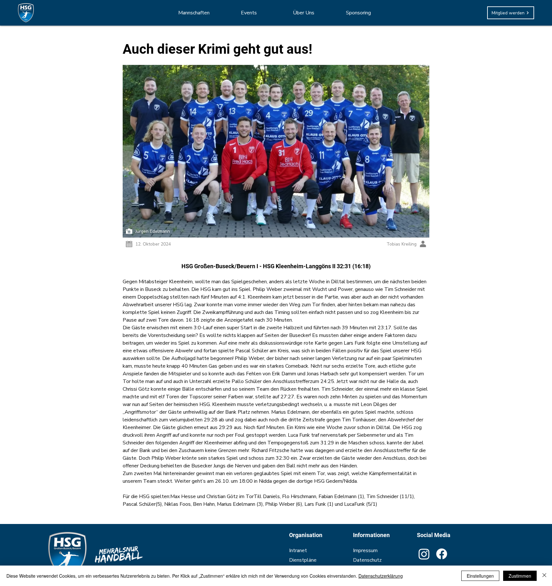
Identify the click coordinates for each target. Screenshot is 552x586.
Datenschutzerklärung (380, 576)
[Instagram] (424, 554)
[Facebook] (441, 554)
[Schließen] (544, 576)
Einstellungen (480, 576)
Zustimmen (520, 576)
